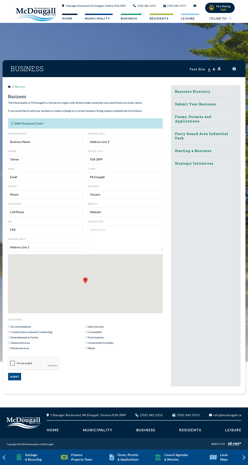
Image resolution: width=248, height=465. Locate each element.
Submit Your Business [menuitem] (195, 104)
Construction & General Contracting (31, 332)
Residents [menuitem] (159, 18)
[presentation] (4, 457)
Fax (10, 221)
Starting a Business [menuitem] (193, 150)
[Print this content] (234, 68)
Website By (218, 443)
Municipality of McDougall (36, 14)
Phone (12, 186)
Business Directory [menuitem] (193, 91)
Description (95, 221)
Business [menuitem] (129, 18)
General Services (20, 342)
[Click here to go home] (11, 86)
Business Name (17, 133)
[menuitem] (67, 19)
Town (91, 169)
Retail (91, 348)
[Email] (196, 8)
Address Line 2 (96, 133)
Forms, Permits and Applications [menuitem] (193, 118)
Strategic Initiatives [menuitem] (194, 163)
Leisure (233, 430)
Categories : (15, 319)
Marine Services (20, 348)
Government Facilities (101, 342)
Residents (190, 430)
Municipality (97, 430)
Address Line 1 (17, 239)
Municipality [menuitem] (97, 18)
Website (93, 204)
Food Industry (96, 337)
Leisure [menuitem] (188, 18)
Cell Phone (14, 204)
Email (11, 169)
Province (93, 186)
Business (20, 86)
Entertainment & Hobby (24, 337)
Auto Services (96, 326)
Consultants (95, 332)
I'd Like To (218, 18)
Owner (12, 151)
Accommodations (21, 326)
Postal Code (95, 151)
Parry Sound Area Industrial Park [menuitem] (201, 135)
